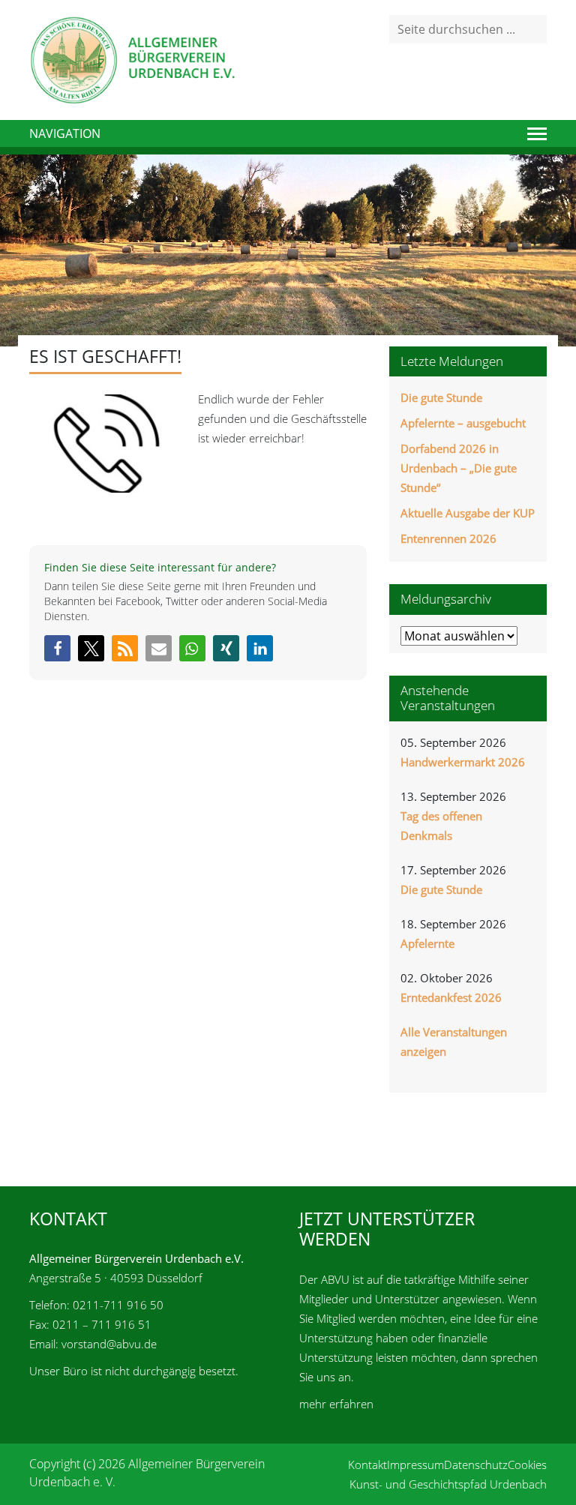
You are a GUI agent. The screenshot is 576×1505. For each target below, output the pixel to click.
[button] (57, 648)
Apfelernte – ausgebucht (463, 422)
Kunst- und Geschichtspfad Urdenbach (448, 1484)
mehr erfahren (336, 1403)
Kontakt (367, 1464)
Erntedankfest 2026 (451, 997)
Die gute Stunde (441, 397)
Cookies (527, 1464)
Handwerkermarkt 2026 (462, 761)
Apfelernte (427, 943)
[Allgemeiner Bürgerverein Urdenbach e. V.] (132, 58)
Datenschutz (476, 1464)
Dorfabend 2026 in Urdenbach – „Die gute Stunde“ (458, 468)
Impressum (415, 1464)
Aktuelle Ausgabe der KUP (467, 512)
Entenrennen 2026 (448, 538)
